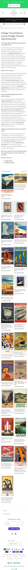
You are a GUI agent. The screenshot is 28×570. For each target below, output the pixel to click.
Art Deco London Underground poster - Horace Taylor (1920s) (7, 355)
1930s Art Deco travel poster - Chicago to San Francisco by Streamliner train (20, 290)
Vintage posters (8, 160)
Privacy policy (15, 556)
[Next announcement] (25, 20)
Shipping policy (10, 558)
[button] (3, 13)
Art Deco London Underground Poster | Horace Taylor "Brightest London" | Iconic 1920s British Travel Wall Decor (20, 469)
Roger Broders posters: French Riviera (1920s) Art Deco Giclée (20, 240)
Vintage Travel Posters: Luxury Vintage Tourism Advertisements (12, 28)
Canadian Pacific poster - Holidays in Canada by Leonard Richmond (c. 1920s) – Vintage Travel (7, 411)
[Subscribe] (21, 523)
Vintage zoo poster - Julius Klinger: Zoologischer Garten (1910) (7, 216)
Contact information (18, 558)
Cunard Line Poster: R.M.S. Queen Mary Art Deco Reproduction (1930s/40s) (19, 325)
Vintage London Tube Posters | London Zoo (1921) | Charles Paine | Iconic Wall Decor (7, 499)
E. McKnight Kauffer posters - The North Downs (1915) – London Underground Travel (20, 410)
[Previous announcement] (2, 20)
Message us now (15, 5)
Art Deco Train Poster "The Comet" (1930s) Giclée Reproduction (19, 216)
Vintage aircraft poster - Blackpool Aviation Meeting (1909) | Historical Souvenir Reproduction (6, 326)
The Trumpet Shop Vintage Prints (13, 554)
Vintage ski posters (9, 162)
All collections (6, 514)
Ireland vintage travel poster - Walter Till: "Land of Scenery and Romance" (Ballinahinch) (20, 186)
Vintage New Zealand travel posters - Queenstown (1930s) (7, 298)
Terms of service (23, 556)
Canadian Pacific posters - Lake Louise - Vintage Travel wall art (7, 195)
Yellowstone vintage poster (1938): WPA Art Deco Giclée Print (6, 241)
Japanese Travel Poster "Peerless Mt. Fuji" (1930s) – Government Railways (20, 440)
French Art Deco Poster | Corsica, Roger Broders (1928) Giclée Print (7, 267)
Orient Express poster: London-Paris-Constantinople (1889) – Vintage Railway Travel (20, 382)
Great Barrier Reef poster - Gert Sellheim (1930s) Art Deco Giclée (20, 269)
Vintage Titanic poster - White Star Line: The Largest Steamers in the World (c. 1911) (20, 353)
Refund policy (9, 556)
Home (1, 26)
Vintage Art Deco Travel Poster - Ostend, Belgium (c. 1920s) (7, 383)
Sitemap (5, 510)
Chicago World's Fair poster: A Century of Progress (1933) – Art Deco (7, 439)
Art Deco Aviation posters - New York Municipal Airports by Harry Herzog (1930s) (7, 464)
